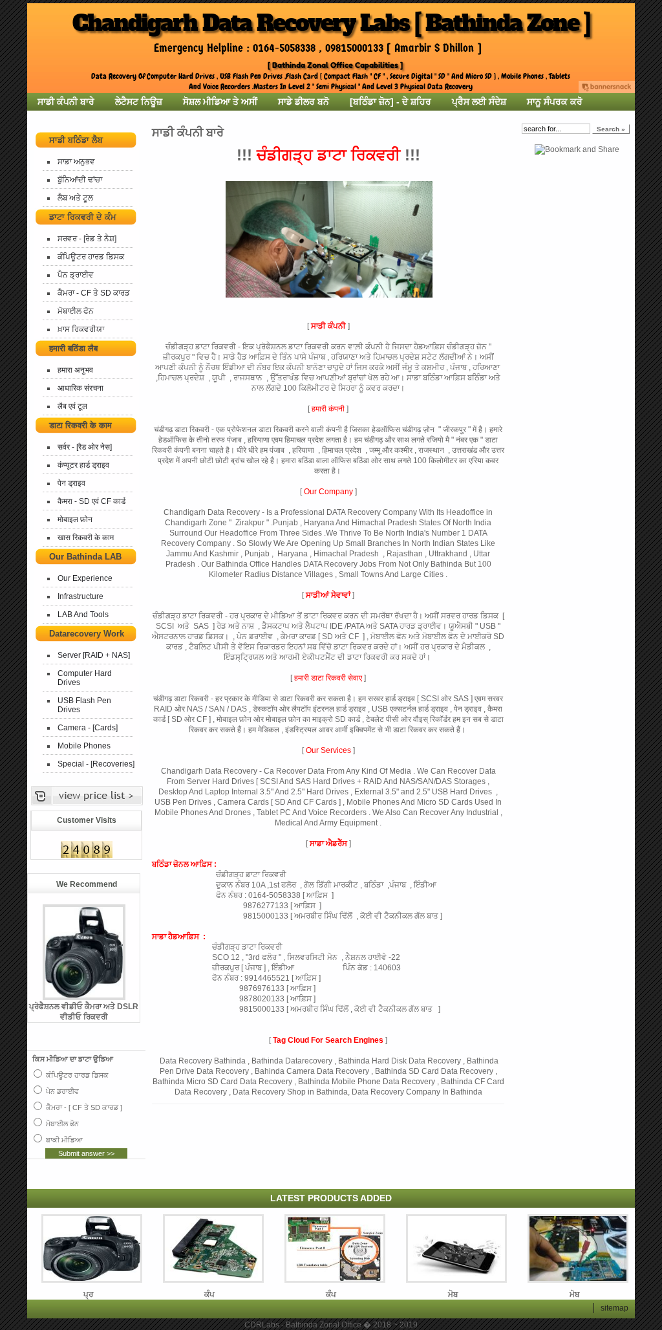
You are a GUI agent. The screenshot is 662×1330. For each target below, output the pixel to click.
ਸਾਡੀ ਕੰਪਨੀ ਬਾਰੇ (65, 101)
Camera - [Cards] (88, 727)
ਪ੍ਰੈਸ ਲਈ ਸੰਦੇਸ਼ (479, 101)
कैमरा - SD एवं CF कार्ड (91, 501)
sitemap (614, 1308)
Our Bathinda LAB (85, 556)
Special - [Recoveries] (96, 764)
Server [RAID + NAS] (94, 655)
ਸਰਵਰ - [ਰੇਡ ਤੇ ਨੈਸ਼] (87, 238)
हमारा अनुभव (75, 370)
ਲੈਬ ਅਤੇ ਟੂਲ (75, 197)
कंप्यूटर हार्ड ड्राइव (83, 465)
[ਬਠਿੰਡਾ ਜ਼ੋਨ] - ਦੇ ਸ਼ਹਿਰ (390, 101)
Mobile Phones (84, 745)
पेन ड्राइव (71, 483)
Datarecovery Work (86, 633)
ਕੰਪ (209, 1294)
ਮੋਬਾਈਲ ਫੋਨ (76, 311)
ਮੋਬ (453, 1294)
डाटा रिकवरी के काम (80, 425)
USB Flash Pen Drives (84, 705)
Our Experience (85, 578)
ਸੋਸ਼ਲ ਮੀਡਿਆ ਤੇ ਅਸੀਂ (220, 101)
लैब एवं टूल (72, 406)
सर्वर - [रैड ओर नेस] (85, 447)
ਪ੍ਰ (88, 1294)
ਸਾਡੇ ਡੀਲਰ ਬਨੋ (303, 101)
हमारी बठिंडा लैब (73, 348)
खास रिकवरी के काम (86, 537)
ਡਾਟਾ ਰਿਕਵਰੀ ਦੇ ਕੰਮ (82, 217)
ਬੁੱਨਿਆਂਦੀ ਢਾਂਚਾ (80, 179)
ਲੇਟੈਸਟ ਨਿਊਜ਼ (138, 101)
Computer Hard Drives (85, 678)
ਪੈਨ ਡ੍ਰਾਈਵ (76, 274)
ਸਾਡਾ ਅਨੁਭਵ (76, 161)
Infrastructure (80, 596)
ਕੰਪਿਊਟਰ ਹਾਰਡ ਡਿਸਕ (91, 256)
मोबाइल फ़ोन (75, 519)
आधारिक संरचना (80, 388)
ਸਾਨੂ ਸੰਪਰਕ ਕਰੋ (554, 101)
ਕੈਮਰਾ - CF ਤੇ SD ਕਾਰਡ (94, 293)
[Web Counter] (86, 856)
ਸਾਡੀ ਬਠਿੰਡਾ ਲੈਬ (76, 140)
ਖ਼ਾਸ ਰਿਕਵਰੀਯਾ (81, 329)
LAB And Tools (83, 614)
